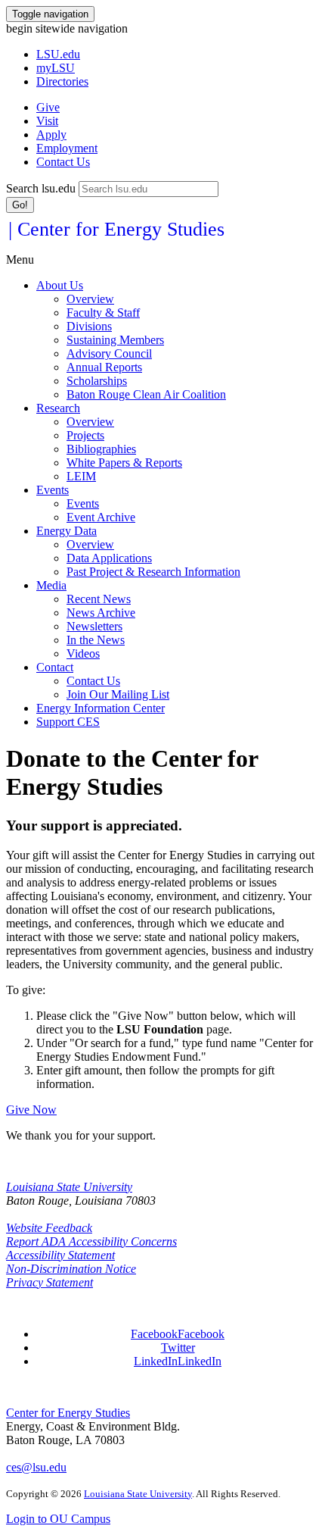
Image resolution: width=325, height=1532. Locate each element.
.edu (58, 54)
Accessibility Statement (60, 1255)
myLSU (55, 67)
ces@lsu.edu (36, 1467)
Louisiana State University (69, 1186)
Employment (67, 148)
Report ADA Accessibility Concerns (91, 1241)
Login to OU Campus (58, 1518)
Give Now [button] (31, 1109)
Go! (20, 205)
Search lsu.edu (41, 188)
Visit (47, 120)
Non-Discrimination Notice (71, 1268)
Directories (62, 81)
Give (48, 107)
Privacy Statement (49, 1282)
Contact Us (63, 161)
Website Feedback (49, 1227)
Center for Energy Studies (68, 1412)
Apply (51, 134)
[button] (177, 1333)
